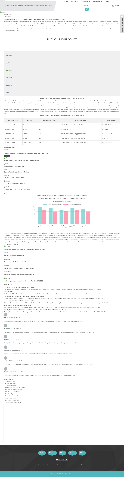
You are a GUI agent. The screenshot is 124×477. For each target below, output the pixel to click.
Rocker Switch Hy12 (10, 383)
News (86, 6)
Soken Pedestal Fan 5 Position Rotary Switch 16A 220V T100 (26, 154)
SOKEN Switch (8, 291)
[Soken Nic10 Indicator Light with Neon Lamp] (6, 265)
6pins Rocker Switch (10, 398)
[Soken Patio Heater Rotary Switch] (6, 169)
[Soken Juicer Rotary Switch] (6, 163)
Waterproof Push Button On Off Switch (15, 387)
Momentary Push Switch (11, 396)
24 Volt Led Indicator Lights (12, 391)
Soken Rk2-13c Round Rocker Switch (17, 189)
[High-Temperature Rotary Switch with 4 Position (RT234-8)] (7, 278)
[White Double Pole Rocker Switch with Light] (7, 271)
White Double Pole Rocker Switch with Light (19, 274)
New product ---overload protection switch (18, 305)
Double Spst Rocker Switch (14, 178)
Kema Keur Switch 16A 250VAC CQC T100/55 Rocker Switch (24, 249)
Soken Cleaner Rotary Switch (14, 255)
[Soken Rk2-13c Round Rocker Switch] (7, 187)
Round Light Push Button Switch (15, 262)
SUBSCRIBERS (62, 460)
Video (107, 2)
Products (74, 2)
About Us (86, 2)
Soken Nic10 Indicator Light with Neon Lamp (19, 268)
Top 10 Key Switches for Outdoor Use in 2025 (19, 300)
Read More (7, 156)
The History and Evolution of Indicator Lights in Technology (24, 296)
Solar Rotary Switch (10, 385)
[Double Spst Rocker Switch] (7, 175)
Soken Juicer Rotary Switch (14, 166)
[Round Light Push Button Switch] (7, 259)
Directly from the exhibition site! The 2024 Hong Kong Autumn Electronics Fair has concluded (35, 309)
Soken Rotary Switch (10, 381)
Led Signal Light (9, 394)
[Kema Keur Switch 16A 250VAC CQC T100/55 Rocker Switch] (7, 246)
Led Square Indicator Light (12, 400)
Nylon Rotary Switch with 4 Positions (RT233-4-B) (22, 160)
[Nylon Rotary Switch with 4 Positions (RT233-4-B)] (6, 158)
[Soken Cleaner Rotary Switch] (6, 252)
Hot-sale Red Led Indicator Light (13, 389)
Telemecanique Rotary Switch (13, 402)
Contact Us (97, 2)
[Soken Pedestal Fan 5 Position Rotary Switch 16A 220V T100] (6, 149)
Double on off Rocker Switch (14, 183)
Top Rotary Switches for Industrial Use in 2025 (19, 287)
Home (66, 2)
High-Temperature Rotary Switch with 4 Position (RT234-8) (23, 281)
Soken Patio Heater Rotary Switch (16, 172)
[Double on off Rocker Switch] (7, 181)
